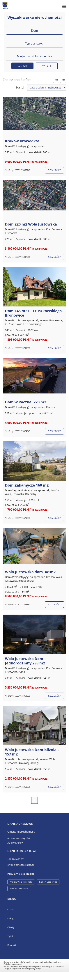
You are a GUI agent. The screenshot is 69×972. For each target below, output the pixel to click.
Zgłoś (10, 936)
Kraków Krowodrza (22, 141)
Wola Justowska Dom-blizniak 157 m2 (32, 752)
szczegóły (54, 170)
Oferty (10, 927)
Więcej (46, 66)
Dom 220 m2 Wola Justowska (31, 224)
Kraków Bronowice (48, 881)
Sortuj (20, 87)
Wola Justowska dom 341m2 (30, 571)
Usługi (10, 918)
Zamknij (34, 964)
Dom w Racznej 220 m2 (25, 402)
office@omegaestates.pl (20, 864)
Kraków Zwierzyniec (19, 888)
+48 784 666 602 (15, 859)
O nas (10, 909)
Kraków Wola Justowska (21, 881)
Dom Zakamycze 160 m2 (27, 485)
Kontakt (11, 945)
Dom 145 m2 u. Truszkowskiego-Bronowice (34, 313)
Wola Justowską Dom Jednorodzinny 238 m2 (25, 661)
